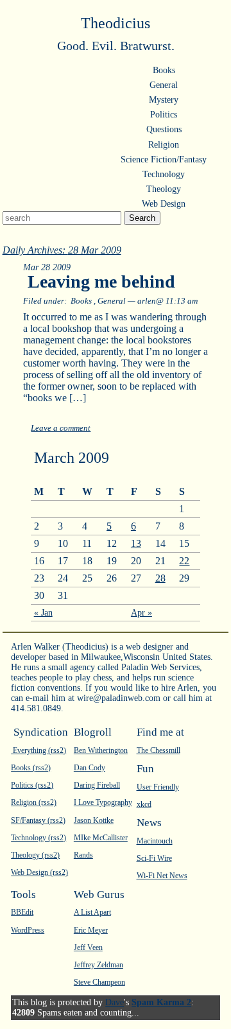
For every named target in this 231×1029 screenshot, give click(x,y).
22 (184, 560)
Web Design (163, 204)
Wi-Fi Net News (162, 875)
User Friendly (158, 787)
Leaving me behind (101, 281)
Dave (114, 1002)
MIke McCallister (101, 837)
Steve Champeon (99, 982)
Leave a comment (60, 428)
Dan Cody (89, 767)
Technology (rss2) (38, 837)
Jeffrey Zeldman (98, 964)
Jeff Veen (88, 947)
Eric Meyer (91, 930)
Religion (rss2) (33, 802)
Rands (83, 855)
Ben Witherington (101, 750)
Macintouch (155, 840)
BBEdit (22, 912)
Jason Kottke (94, 820)
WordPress (27, 930)
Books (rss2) (31, 767)
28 (160, 578)
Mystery (163, 100)
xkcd (144, 804)
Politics (163, 114)
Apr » (141, 612)
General (164, 85)
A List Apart (92, 912)
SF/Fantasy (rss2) (38, 820)
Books (164, 70)
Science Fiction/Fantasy (164, 159)
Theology (163, 189)
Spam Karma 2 (161, 1002)
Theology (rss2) (35, 855)
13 (136, 543)
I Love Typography (103, 802)
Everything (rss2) (38, 750)
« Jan (43, 612)
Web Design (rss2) (39, 872)
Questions (164, 129)
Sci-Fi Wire (154, 858)
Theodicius (115, 23)
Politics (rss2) (32, 785)
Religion (163, 145)
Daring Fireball (97, 785)
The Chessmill (158, 750)
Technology (163, 174)
